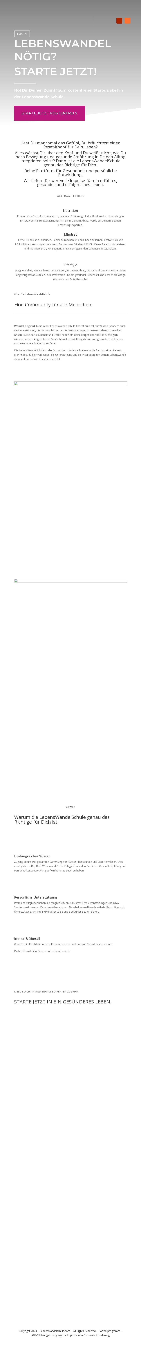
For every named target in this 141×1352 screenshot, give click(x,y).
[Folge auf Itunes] (128, 21)
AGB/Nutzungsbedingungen (47, 1335)
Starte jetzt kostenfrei (47, 113)
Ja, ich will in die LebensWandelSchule (50, 371)
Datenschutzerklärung (97, 1335)
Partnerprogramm (109, 1331)
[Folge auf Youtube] (119, 21)
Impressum (74, 1335)
